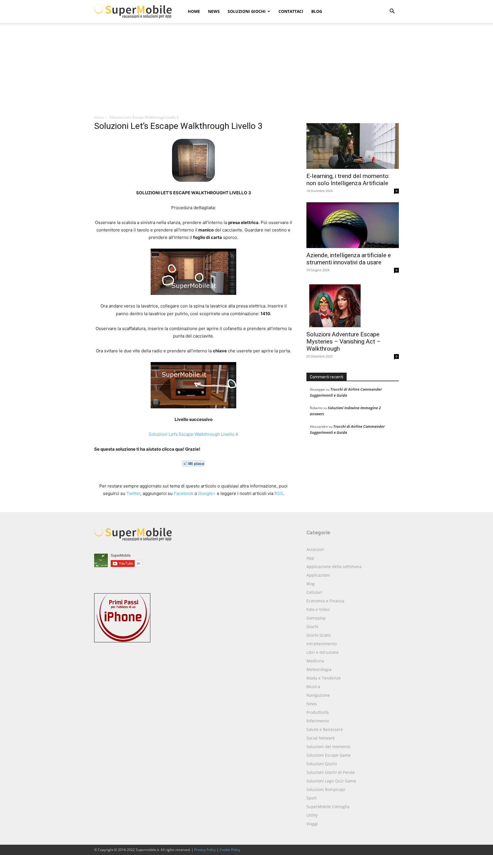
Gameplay (316, 618)
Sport (311, 798)
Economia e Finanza (325, 601)
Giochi (312, 626)
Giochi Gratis (318, 635)
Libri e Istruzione (322, 652)
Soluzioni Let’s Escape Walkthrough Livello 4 (193, 434)
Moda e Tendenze (323, 678)
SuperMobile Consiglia (327, 806)
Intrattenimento (321, 643)
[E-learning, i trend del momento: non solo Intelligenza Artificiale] (352, 146)
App (310, 558)
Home (194, 11)
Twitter (133, 493)
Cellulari (314, 592)
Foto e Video (318, 609)
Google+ (207, 493)
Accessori (315, 549)
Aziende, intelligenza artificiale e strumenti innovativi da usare (348, 259)
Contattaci (290, 11)
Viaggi (312, 823)
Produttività (317, 712)
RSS (278, 493)
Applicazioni (318, 575)
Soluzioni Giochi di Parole (330, 772)
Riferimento (317, 721)
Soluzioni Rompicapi (325, 789)
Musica (313, 686)
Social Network (320, 738)
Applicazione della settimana (334, 566)
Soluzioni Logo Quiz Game (331, 781)
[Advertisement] (246, 72)
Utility (312, 815)
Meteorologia (319, 669)
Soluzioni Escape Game (328, 755)
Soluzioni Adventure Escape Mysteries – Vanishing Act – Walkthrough (343, 341)
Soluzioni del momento (328, 746)
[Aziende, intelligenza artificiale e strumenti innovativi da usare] (352, 225)
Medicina (315, 661)
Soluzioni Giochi (247, 11)
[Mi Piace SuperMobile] (193, 471)
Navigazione (318, 695)
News (214, 11)
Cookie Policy (229, 849)
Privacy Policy (205, 849)
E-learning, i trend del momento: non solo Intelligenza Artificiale (347, 180)
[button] (392, 12)
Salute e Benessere (324, 729)
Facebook (183, 493)
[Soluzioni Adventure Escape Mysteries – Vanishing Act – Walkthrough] (352, 304)
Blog (316, 11)
